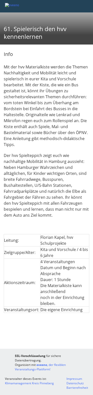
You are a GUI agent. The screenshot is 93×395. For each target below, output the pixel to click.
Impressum (74, 379)
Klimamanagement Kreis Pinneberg (29, 383)
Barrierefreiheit (77, 388)
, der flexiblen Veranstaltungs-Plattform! (40, 367)
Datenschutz (75, 383)
